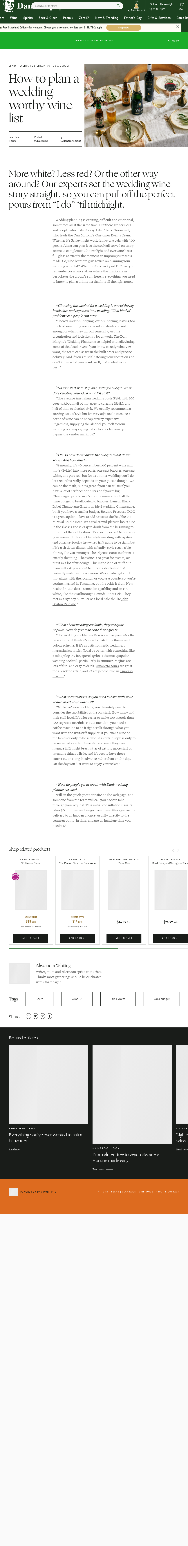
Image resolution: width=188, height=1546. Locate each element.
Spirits (28, 18)
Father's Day (133, 18)
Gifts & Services (159, 18)
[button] (136, 6)
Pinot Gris (113, 594)
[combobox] (77, 5)
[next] (178, 851)
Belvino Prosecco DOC (118, 511)
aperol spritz (91, 655)
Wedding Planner (80, 341)
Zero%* (84, 18)
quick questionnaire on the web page (99, 795)
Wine (13, 18)
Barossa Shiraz (120, 553)
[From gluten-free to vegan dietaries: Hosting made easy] (134, 1094)
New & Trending (106, 18)
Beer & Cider (48, 18)
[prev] (173, 851)
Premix (68, 18)
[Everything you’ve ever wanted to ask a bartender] (51, 1084)
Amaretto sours (107, 666)
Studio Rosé (73, 522)
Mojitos (119, 661)
